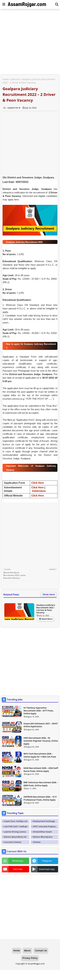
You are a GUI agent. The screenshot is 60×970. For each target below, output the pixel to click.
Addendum (39, 491)
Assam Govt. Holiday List (15, 821)
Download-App (47, 869)
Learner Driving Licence (15, 831)
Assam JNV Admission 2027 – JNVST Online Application (41, 725)
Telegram (47, 860)
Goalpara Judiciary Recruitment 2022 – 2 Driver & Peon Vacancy (45, 609)
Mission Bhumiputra (42, 836)
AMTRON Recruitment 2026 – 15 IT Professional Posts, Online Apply (40, 798)
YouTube (17, 869)
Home (6, 79)
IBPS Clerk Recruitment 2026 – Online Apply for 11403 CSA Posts (40, 755)
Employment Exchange (44, 821)
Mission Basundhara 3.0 (15, 836)
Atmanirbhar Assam (42, 831)
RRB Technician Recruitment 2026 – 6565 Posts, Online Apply (41, 784)
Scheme (36, 842)
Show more (49, 594)
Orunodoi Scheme (12, 842)
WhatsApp (17, 860)
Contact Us (41, 950)
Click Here (37, 482)
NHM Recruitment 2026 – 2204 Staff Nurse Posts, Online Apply (41, 769)
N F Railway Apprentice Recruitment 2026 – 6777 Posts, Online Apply (38, 710)
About (27, 950)
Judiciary (15, 79)
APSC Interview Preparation (45, 826)
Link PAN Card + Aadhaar (16, 826)
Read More (47, 618)
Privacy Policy (30, 957)
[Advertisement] (30, 42)
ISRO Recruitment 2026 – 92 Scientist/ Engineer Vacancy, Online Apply (41, 740)
